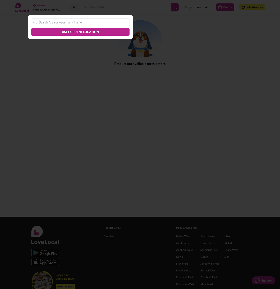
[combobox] (82, 22)
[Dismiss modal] (140, 144)
